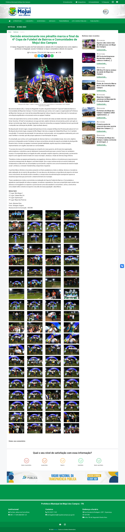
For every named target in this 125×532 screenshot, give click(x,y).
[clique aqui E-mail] (60, 524)
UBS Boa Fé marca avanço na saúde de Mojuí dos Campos (106, 72)
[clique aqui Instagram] (65, 524)
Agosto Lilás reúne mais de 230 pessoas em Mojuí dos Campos (106, 45)
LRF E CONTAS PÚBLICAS (79, 21)
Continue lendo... (102, 49)
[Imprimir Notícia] (35, 55)
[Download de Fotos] (39, 55)
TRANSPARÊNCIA (64, 21)
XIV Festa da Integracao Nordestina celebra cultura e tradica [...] (105, 58)
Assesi (56, 529)
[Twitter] (45, 55)
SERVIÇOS (52, 21)
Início (9, 32)
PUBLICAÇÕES (94, 21)
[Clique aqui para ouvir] (48, 55)
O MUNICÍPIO (29, 21)
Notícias (15, 32)
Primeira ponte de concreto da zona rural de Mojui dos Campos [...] (106, 126)
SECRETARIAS (41, 21)
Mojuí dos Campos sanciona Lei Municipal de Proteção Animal (106, 99)
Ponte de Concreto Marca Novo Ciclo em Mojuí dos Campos (106, 86)
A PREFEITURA (17, 21)
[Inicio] (9, 21)
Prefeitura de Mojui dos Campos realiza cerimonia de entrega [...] (106, 140)
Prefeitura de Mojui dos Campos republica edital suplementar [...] (106, 113)
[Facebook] (42, 55)
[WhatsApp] (52, 55)
